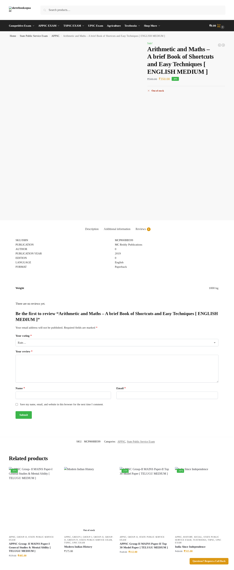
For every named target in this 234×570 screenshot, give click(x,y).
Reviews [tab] (142, 229)
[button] (217, 25)
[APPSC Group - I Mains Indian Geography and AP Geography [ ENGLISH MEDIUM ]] (223, 45)
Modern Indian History (78, 546)
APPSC (55, 36)
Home (13, 36)
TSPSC (67, 543)
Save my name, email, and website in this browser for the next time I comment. (62, 404)
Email (121, 388)
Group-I (77, 537)
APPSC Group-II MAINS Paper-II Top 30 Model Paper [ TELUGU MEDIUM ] (144, 545)
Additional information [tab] (117, 229)
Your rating (24, 335)
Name (20, 388)
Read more (89, 559)
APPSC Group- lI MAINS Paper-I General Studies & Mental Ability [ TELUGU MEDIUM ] (30, 547)
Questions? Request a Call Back (209, 561)
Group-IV (72, 540)
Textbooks (199, 540)
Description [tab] (92, 229)
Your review (24, 351)
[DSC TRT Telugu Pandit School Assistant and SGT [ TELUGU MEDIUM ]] (219, 45)
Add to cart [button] (33, 563)
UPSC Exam (78, 543)
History (188, 537)
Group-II (22, 537)
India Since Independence (190, 546)
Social (198, 537)
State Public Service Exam (34, 36)
